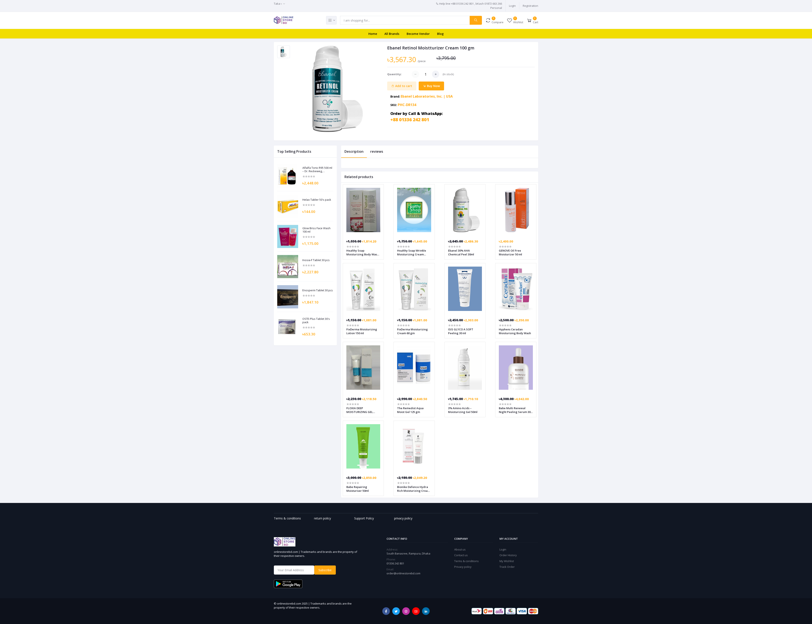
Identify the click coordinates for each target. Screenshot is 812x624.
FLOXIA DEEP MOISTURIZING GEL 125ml (359, 410)
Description (353, 151)
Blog (440, 34)
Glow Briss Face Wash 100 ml (316, 230)
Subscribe (325, 570)
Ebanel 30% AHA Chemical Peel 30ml (461, 252)
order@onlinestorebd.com (403, 573)
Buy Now (433, 86)
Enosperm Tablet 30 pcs (317, 290)
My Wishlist (506, 561)
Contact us (461, 555)
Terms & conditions (466, 561)
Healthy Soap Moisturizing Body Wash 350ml (362, 252)
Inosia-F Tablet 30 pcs (316, 260)
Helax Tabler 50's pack (316, 200)
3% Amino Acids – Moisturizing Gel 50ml (462, 410)
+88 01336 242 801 (409, 120)
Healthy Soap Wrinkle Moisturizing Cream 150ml (411, 252)
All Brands (391, 34)
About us (460, 549)
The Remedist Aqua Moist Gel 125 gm (410, 410)
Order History (508, 555)
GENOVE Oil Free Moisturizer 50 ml (510, 252)
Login (512, 6)
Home (372, 34)
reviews (376, 151)
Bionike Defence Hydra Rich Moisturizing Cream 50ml (413, 489)
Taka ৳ (278, 3)
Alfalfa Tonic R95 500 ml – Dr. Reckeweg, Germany (317, 169)
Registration (530, 6)
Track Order (507, 567)
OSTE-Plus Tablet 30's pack (316, 320)
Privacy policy (463, 567)
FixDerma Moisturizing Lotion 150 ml (361, 331)
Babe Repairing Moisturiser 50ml (357, 489)
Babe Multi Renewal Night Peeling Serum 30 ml (515, 410)
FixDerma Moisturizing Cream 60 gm (412, 331)
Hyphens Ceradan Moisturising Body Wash (515, 331)
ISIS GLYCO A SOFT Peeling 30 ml (460, 331)
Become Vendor (418, 34)
